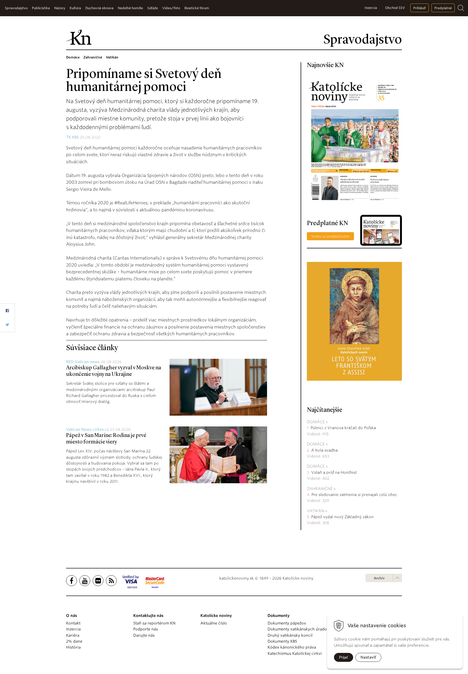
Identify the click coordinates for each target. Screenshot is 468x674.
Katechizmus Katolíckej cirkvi (295, 653)
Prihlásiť (419, 8)
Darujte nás (144, 635)
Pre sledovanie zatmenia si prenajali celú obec (354, 494)
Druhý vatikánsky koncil (290, 635)
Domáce (316, 422)
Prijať (343, 657)
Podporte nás (145, 629)
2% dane (74, 641)
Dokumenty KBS (282, 641)
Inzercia (371, 8)
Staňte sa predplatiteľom (330, 236)
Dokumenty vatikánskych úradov (298, 629)
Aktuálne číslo (213, 623)
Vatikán (315, 511)
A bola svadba (324, 450)
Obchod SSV (395, 8)
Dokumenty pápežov (287, 623)
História (73, 647)
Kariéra (72, 635)
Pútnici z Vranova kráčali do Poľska (343, 428)
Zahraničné (320, 488)
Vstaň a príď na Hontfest (334, 472)
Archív (379, 578)
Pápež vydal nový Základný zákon (342, 517)
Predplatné (443, 8)
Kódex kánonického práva (292, 647)
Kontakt (73, 623)
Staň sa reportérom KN (154, 623)
